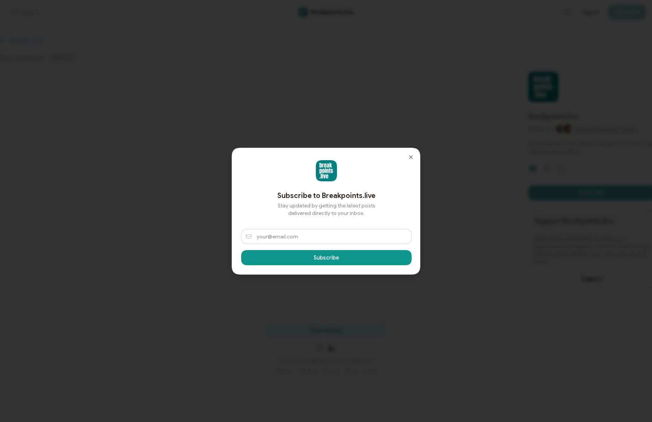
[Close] (411, 157)
